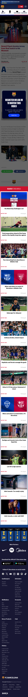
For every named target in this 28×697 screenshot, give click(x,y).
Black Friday (4, 640)
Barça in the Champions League (4, 671)
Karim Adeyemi (18, 612)
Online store (4, 633)
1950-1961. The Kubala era (5, 660)
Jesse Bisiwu (18, 614)
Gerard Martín (18, 589)
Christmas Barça (5, 642)
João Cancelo (18, 596)
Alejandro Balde (18, 581)
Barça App (4, 631)
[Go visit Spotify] (11, 550)
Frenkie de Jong (5, 610)
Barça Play (4, 625)
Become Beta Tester (5, 637)
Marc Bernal (4, 614)
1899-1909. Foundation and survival (5, 665)
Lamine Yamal (18, 602)
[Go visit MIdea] (21, 550)
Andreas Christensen (17, 586)
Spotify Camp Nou (18, 622)
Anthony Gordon (17, 609)
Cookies (17, 684)
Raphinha (17, 604)
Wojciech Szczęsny (4, 582)
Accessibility (4, 686)
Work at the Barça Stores (18, 632)
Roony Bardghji (18, 606)
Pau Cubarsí (17, 583)
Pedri (3, 604)
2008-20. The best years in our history (5, 652)
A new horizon (5, 648)
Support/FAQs (5, 635)
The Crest (17, 627)
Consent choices (16, 689)
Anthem (17, 629)
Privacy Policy (12, 684)
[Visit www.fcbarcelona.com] (2, 7)
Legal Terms (4, 684)
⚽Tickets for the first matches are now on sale (10, 2)
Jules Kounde (18, 591)
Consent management (6, 689)
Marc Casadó (5, 608)
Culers (20, 6)
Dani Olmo (4, 612)
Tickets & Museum (4, 628)
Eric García (17, 593)
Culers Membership (5, 622)
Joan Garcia (4, 585)
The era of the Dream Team (5, 657)
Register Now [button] (14, 115)
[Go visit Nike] (4, 550)
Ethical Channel (18, 625)
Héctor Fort (17, 594)
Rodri (3, 616)
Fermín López (5, 606)
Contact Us (11, 686)
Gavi (3, 602)
